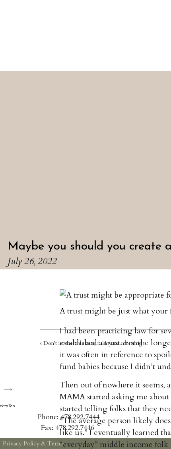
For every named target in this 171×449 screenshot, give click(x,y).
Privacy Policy (21, 443)
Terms (55, 443)
